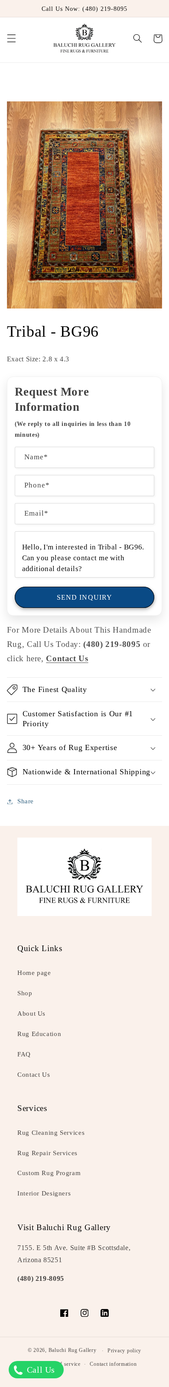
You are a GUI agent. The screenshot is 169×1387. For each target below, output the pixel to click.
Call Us (39, 1369)
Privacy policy (124, 1350)
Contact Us (33, 1074)
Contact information (113, 1364)
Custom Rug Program (49, 1172)
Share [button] (25, 801)
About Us (31, 1013)
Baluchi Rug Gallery (73, 1350)
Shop (24, 993)
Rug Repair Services (47, 1153)
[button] (11, 39)
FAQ (24, 1054)
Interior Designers (44, 1193)
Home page (34, 972)
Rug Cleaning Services (50, 1132)
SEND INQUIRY (84, 597)
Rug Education (39, 1033)
